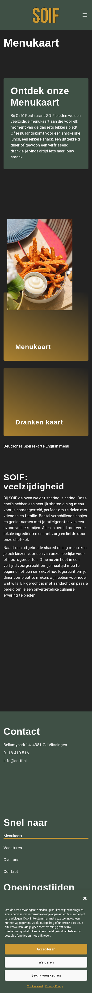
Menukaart (13, 815)
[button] (85, 898)
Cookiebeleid (35, 986)
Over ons (11, 839)
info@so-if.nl (15, 740)
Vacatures (13, 827)
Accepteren (46, 949)
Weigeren (46, 962)
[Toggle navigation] (73, 15)
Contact (11, 851)
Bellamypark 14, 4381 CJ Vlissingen (35, 724)
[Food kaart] (46, 315)
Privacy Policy (54, 986)
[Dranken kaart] (46, 390)
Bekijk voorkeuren (46, 975)
